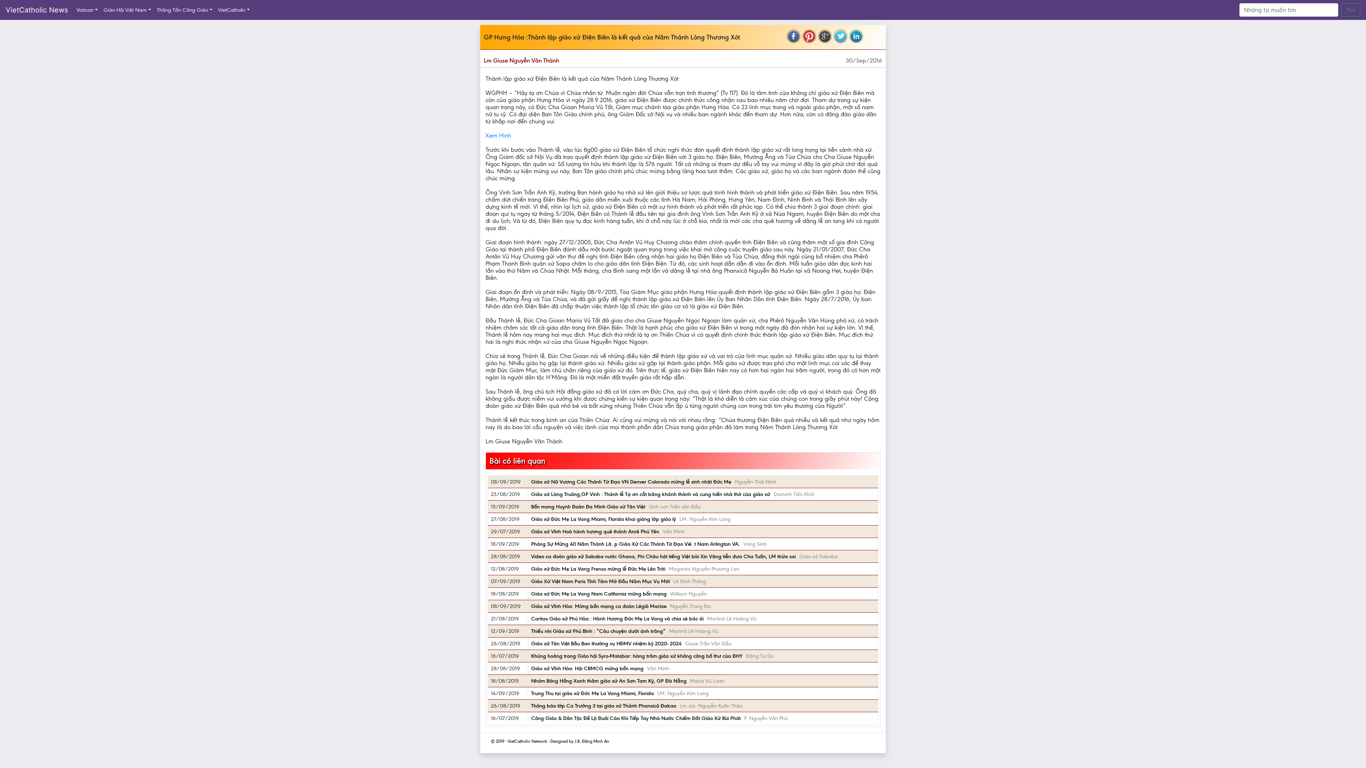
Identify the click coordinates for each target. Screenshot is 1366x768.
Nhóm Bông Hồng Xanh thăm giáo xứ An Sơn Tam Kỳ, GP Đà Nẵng (609, 681)
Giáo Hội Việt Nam (125, 10)
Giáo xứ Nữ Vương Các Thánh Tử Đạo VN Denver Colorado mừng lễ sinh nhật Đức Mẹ (631, 482)
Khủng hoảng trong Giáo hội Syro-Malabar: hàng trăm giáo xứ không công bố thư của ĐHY (636, 656)
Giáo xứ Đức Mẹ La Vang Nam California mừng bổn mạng (599, 594)
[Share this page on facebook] (794, 36)
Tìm (1351, 10)
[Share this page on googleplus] (825, 36)
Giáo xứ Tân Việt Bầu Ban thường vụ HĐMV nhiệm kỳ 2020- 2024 (606, 643)
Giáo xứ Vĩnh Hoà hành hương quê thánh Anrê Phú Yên (595, 531)
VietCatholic (231, 10)
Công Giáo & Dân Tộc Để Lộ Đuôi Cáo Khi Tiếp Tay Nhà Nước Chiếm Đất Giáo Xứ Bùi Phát (636, 718)
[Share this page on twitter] (840, 36)
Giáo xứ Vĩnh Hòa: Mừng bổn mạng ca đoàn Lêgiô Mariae (599, 606)
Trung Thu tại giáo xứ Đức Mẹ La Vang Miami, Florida (592, 693)
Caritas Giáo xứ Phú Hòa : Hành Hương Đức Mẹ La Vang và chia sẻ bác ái (617, 618)
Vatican (85, 10)
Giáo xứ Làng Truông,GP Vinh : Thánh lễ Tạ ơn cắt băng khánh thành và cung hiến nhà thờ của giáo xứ (650, 494)
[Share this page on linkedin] (856, 36)
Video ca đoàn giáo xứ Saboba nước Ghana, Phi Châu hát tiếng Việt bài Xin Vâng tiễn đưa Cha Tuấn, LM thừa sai (663, 556)
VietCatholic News (37, 10)
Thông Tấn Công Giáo (182, 10)
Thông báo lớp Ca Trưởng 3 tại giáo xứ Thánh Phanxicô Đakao (603, 706)
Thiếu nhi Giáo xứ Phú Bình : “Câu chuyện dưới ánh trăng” (598, 631)
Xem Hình (498, 135)
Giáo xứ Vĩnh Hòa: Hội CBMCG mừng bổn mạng (587, 668)
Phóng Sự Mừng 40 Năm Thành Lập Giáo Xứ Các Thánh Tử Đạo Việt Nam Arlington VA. (635, 544)
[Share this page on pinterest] (809, 36)
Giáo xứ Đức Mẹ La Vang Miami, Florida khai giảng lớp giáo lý (603, 519)
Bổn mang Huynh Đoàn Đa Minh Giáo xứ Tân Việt (588, 506)
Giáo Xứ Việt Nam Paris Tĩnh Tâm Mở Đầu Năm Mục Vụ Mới (600, 581)
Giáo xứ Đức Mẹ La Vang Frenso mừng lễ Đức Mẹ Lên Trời (598, 569)
